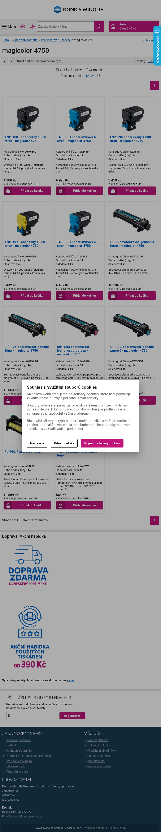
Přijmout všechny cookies (102, 443)
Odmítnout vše (64, 443)
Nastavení (37, 443)
